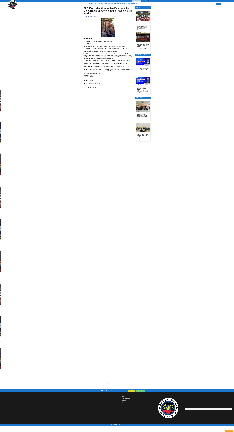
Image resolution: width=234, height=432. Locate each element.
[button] (108, 382)
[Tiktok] (150, 0)
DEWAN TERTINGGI (126, 398)
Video (126, 3)
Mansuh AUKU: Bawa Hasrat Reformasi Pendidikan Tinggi (143, 69)
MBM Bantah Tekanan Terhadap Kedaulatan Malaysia (141, 88)
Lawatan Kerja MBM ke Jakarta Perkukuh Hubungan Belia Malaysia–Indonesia (143, 115)
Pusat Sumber (119, 3)
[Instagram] (148, 0)
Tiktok (137, 3)
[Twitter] (145, 0)
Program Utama (110, 3)
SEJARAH (124, 400)
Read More (26, 119)
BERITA (3, 403)
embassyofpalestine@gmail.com (94, 81)
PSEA (134, 3)
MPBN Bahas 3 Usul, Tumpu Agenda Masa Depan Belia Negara (143, 45)
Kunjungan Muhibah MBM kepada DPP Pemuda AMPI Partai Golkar (142, 135)
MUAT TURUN (84, 403)
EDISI (43, 403)
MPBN (123, 3)
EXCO (123, 394)
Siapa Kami (91, 3)
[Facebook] (144, 0)
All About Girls (130, 3)
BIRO (123, 396)
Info (95, 3)
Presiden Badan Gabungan (102, 3)
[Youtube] (147, 0)
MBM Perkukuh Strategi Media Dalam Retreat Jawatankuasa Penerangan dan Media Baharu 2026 (142, 24)
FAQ (123, 402)
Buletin (115, 3)
